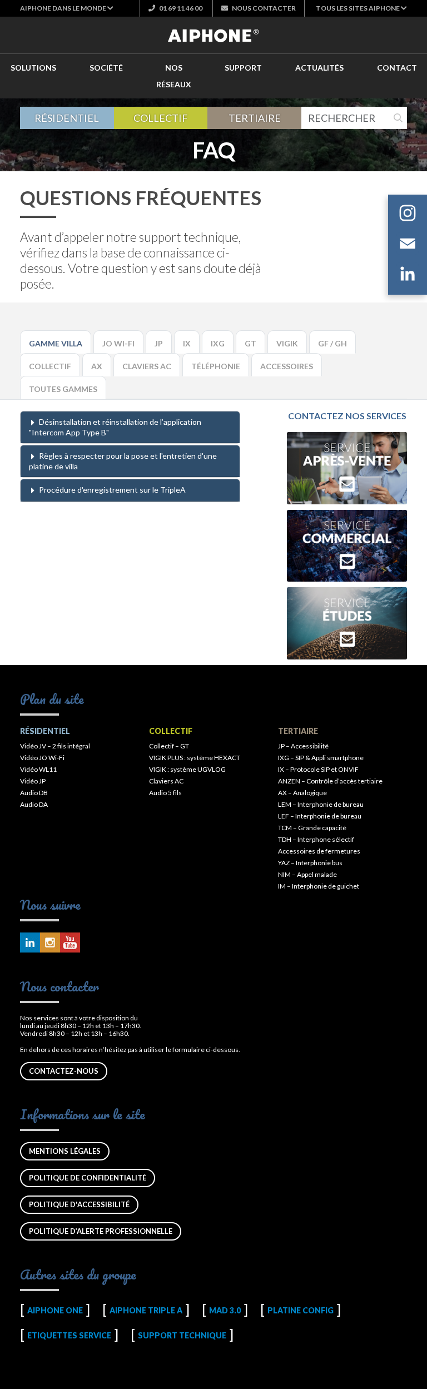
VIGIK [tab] (287, 343)
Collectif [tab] (50, 366)
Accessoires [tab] (286, 366)
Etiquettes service (69, 1335)
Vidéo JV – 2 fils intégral (55, 746)
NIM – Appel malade (307, 874)
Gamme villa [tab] (55, 343)
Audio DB (34, 792)
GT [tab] (250, 343)
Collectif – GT (169, 746)
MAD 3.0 (225, 1310)
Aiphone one (55, 1310)
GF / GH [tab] (332, 343)
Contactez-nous (63, 1070)
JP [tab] (159, 343)
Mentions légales (65, 1151)
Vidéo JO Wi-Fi (42, 757)
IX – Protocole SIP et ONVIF (318, 769)
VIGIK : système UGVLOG (187, 769)
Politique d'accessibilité (79, 1204)
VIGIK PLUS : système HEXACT (194, 757)
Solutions (33, 67)
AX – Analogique (302, 792)
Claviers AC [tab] (146, 366)
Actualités (319, 67)
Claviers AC (166, 781)
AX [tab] (96, 366)
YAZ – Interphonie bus (310, 863)
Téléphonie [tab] (215, 366)
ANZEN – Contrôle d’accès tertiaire (330, 781)
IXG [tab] (218, 343)
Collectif (160, 118)
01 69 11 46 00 (180, 8)
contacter (264, 8)
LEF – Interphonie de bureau (319, 816)
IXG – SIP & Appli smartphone (321, 757)
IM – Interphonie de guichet (318, 886)
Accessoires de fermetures (319, 851)
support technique (182, 1335)
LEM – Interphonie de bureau (321, 804)
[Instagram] (407, 214)
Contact (397, 67)
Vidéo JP (33, 781)
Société (106, 67)
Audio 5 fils (165, 792)
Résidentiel (66, 118)
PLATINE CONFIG (300, 1310)
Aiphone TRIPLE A (146, 1310)
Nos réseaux (173, 76)
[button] (66, 8)
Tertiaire (255, 118)
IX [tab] (187, 343)
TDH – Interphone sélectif (316, 839)
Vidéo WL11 (38, 769)
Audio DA (34, 804)
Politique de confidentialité (87, 1177)
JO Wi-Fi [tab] (118, 343)
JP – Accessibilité (303, 746)
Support (243, 67)
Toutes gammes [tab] (63, 389)
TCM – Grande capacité (312, 828)
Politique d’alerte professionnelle (100, 1231)
